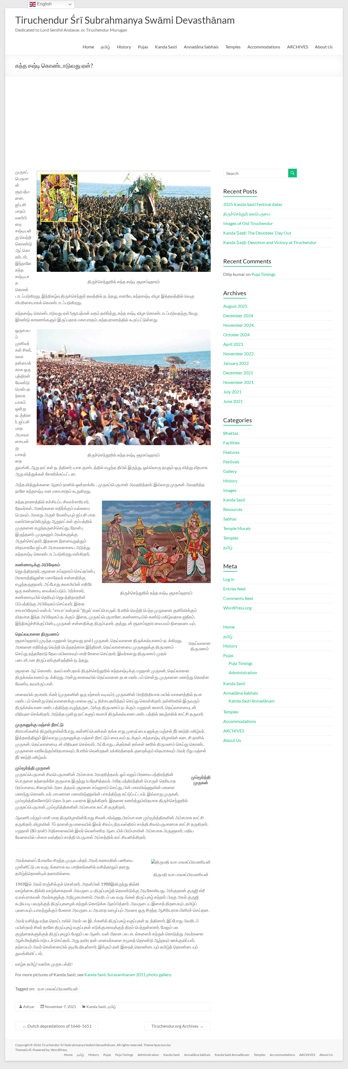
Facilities (231, 442)
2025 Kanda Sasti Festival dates (252, 204)
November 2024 (238, 325)
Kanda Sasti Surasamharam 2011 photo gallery (127, 974)
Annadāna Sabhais (201, 46)
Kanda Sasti (166, 46)
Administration (243, 672)
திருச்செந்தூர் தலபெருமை (246, 213)
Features (231, 452)
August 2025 (235, 306)
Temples (233, 46)
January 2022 (236, 363)
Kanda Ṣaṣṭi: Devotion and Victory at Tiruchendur (269, 242)
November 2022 (238, 353)
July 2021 (232, 391)
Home (88, 46)
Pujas (143, 46)
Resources (233, 509)
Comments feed (238, 598)
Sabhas (230, 518)
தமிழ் (105, 46)
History (124, 46)
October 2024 (236, 334)
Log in (228, 579)
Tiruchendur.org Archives (177, 1025)
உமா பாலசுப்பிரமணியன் (58, 988)
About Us (324, 46)
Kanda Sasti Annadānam (252, 700)
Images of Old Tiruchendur (248, 223)
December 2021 (238, 372)
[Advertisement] (174, 117)
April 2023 (233, 344)
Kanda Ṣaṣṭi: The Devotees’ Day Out (257, 232)
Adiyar (29, 1006)
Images (230, 490)
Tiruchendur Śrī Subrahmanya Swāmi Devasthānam (125, 20)
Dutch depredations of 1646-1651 (57, 1025)
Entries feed (234, 588)
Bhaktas (230, 433)
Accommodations (263, 46)
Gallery (230, 471)
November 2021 (238, 382)
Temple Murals (237, 528)
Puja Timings (263, 274)
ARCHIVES (297, 46)
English (44, 4)
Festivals (231, 461)
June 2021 (233, 401)
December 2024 (238, 315)
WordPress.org (237, 607)
